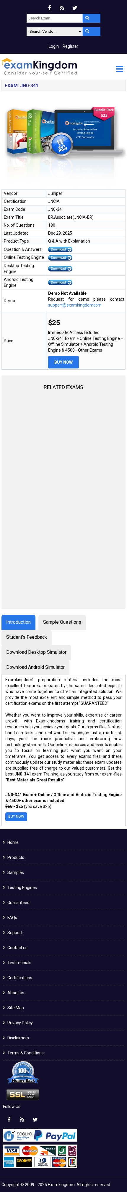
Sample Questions (62, 622)
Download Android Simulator (35, 667)
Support (14, 932)
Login (54, 46)
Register (70, 46)
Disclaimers (18, 1037)
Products (15, 857)
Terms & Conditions (25, 1053)
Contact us (17, 947)
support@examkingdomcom (75, 305)
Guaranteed (18, 902)
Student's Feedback (26, 637)
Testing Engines (22, 887)
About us (15, 992)
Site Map (15, 1007)
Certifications (19, 977)
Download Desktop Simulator (36, 652)
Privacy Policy (20, 1022)
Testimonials (19, 962)
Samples (15, 872)
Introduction (18, 622)
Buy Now (63, 362)
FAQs (12, 917)
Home (13, 842)
